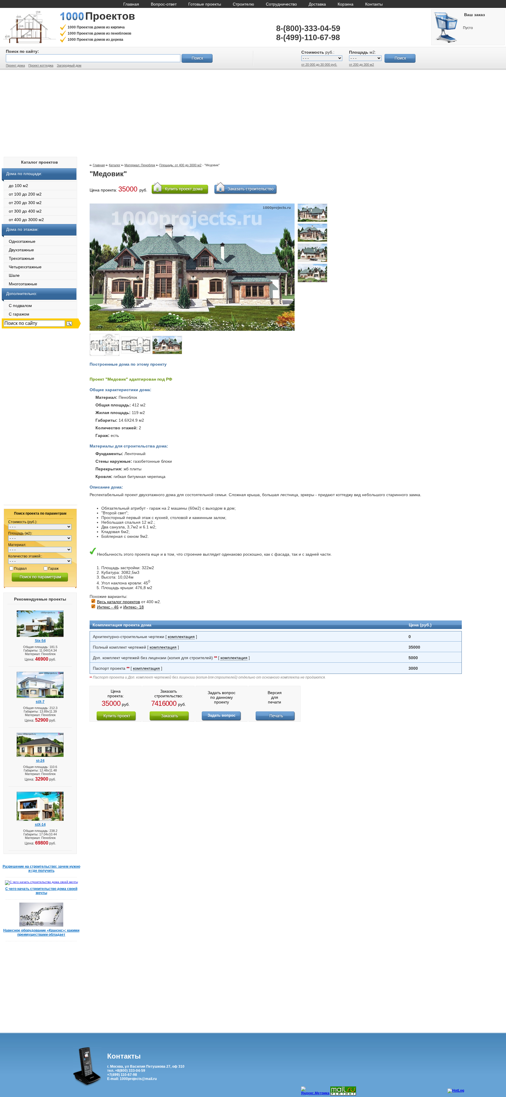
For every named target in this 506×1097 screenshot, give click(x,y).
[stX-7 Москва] (40, 696)
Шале (11, 275)
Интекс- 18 (133, 607)
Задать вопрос (221, 715)
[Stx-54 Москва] (40, 635)
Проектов (110, 16)
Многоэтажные (19, 284)
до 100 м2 (15, 185)
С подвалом (17, 305)
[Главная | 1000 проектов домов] (29, 42)
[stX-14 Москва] (40, 819)
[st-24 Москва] (40, 755)
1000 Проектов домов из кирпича (96, 27)
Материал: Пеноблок (139, 165)
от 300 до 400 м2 (22, 211)
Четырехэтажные (22, 266)
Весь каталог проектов (118, 601)
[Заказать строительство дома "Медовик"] (169, 719)
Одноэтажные (18, 241)
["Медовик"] (312, 222)
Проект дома (15, 65)
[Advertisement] (253, 111)
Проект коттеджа (40, 65)
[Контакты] (87, 1085)
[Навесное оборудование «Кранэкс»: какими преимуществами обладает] (41, 925)
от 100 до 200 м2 (22, 194)
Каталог (114, 165)
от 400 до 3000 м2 (23, 219)
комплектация (181, 636)
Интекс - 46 (108, 607)
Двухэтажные (18, 249)
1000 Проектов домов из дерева (95, 40)
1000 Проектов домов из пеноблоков (99, 33)
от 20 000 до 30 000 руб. (319, 64)
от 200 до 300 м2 (361, 64)
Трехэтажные (18, 258)
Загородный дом (69, 65)
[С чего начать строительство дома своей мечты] (41, 882)
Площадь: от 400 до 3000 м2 (180, 165)
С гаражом (15, 314)
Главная (99, 165)
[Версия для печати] (275, 719)
